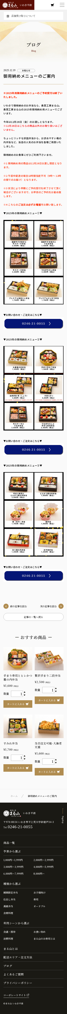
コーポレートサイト (14, 995)
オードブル (39, 906)
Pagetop (63, 819)
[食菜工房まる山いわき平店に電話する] (33, 323)
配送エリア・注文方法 (17, 957)
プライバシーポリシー (17, 983)
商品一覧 (9, 843)
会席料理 (8, 913)
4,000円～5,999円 (43, 866)
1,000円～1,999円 (13, 860)
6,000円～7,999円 (13, 873)
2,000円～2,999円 (43, 860)
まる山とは (10, 949)
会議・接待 (9, 931)
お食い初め (40, 931)
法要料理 (8, 938)
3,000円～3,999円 (13, 866)
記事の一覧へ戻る (33, 617)
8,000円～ (39, 873)
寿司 (36, 899)
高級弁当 (8, 906)
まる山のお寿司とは (44, 938)
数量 (6, 694)
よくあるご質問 (13, 974)
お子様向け (40, 892)
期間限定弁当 (10, 892)
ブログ (7, 966)
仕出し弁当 (9, 899)
